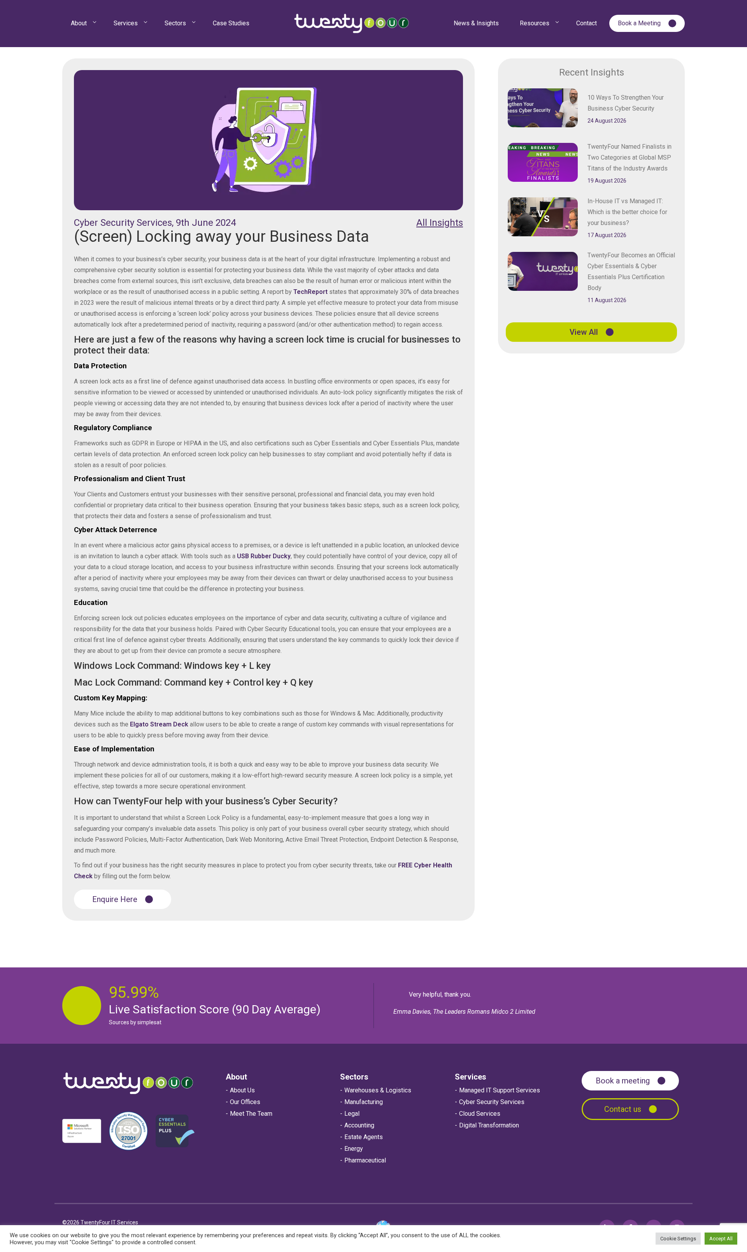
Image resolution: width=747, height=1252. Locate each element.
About (236, 1076)
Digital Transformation (489, 1125)
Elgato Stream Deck (160, 724)
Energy (353, 1148)
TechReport (311, 291)
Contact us (622, 1109)
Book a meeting (623, 1080)
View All (584, 332)
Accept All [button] (721, 1238)
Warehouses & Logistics (377, 1090)
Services (470, 1076)
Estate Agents (363, 1137)
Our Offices (245, 1102)
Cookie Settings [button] (678, 1238)
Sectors (354, 1076)
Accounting (359, 1125)
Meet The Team (251, 1113)
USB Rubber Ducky (264, 556)
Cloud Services (479, 1113)
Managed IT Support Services (499, 1090)
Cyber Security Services (491, 1102)
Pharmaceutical (365, 1160)
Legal (351, 1113)
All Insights (439, 222)
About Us (242, 1090)
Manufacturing (363, 1102)
